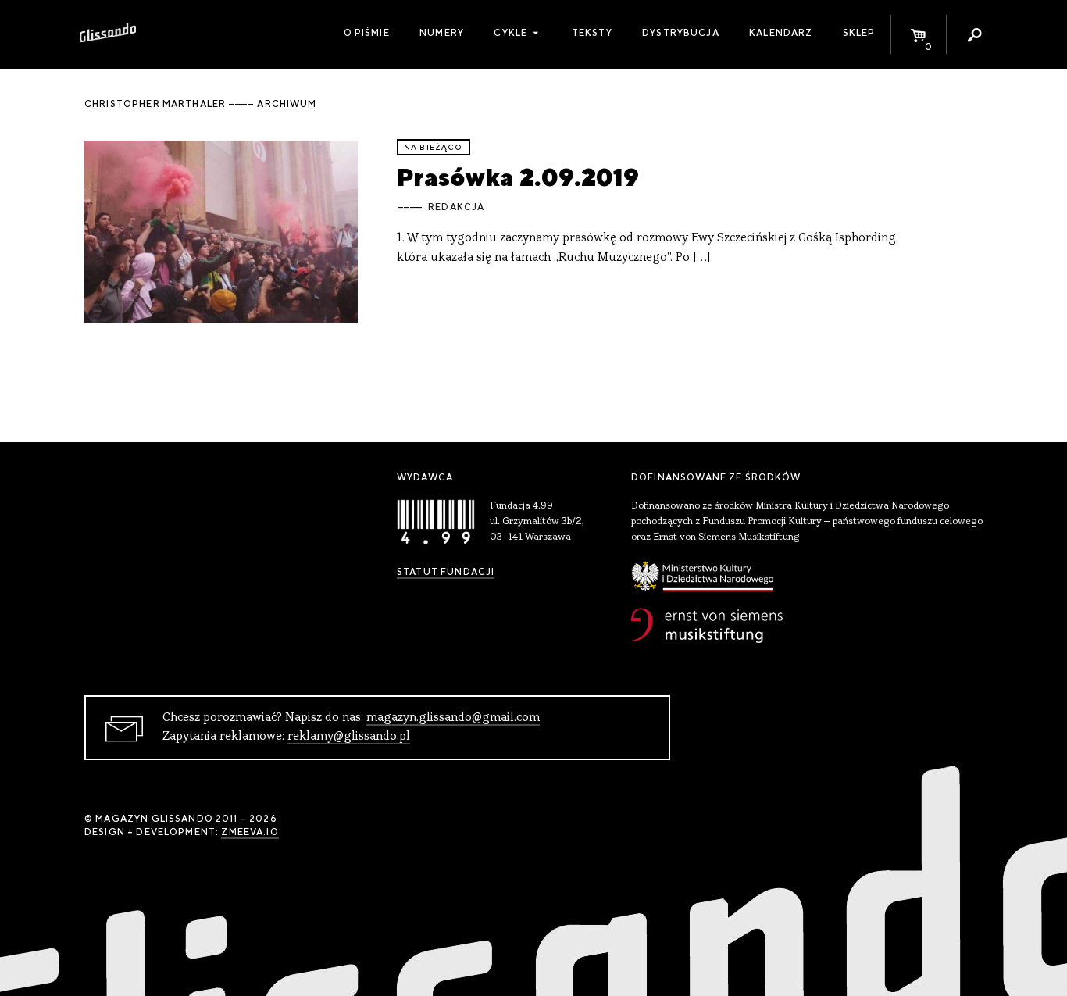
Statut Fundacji (445, 571)
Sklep (859, 32)
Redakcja (456, 207)
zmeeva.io (249, 831)
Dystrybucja (680, 32)
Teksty (592, 32)
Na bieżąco (433, 147)
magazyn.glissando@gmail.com (453, 718)
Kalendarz (780, 32)
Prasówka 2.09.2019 (518, 176)
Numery (441, 32)
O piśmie (367, 32)
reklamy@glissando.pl (348, 736)
